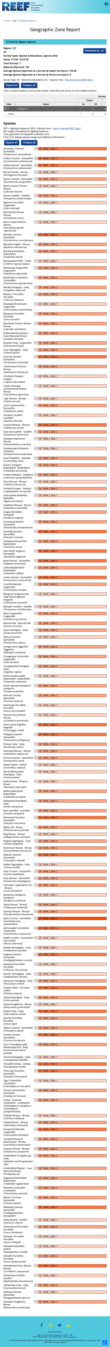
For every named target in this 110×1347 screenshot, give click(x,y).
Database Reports (28, 20)
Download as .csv (94, 50)
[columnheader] (90, 100)
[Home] (22, 6)
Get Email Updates (55, 1331)
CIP (14, 48)
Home (7, 20)
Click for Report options (22, 41)
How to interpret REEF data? (79, 79)
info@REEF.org (72, 1337)
